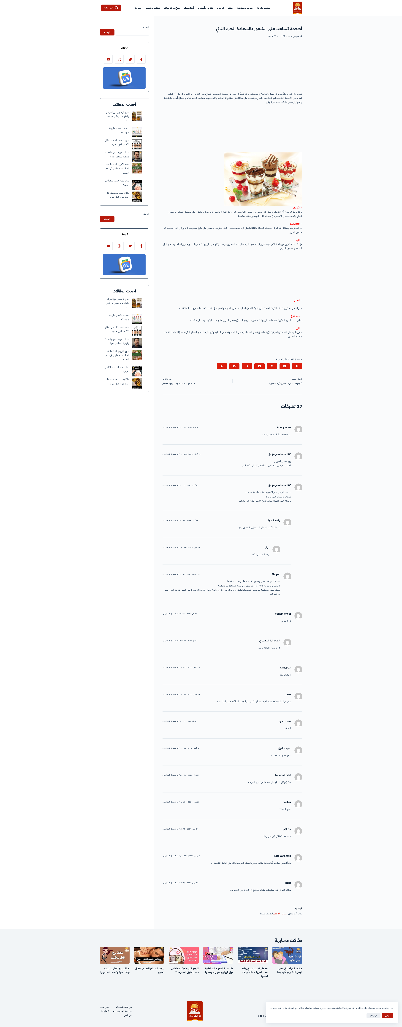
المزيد (138, 8)
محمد (288, 694)
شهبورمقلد (285, 668)
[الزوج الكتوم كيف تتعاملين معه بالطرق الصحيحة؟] (184, 955)
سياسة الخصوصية (122, 1011)
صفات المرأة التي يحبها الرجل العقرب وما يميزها (289, 970)
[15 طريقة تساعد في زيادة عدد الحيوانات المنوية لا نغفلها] (253, 955)
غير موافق (373, 1015)
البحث (146, 27)
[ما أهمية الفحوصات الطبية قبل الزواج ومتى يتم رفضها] (218, 955)
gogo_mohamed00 (279, 454)
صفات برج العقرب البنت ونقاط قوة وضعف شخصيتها (115, 970)
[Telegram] (247, 366)
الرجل (220, 8)
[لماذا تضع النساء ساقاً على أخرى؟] (137, 185)
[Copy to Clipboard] (222, 366)
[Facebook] (297, 366)
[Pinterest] (272, 366)
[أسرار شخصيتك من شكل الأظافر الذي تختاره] (137, 144)
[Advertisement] (232, 66)
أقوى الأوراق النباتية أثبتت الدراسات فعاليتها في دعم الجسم (117, 169)
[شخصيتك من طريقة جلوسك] (137, 132)
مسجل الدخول (280, 914)
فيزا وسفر (189, 8)
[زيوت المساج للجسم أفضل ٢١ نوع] (149, 955)
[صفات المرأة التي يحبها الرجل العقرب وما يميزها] (287, 955)
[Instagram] (119, 59)
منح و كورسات (172, 8)
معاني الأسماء (205, 8)
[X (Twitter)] (285, 366)
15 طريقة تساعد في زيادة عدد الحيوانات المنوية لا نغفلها (255, 972)
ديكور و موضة (245, 8)
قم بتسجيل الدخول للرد (170, 427)
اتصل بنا (105, 1011)
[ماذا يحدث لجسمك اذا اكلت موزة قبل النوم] (137, 197)
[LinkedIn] (259, 366)
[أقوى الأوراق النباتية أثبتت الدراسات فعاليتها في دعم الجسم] (137, 168)
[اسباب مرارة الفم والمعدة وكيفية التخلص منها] (137, 156)
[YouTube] (108, 59)
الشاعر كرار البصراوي (269, 641)
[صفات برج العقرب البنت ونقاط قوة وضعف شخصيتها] (115, 955)
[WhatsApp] (234, 366)
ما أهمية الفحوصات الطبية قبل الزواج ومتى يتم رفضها (219, 970)
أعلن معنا (109, 7)
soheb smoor (283, 614)
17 (280, 36)
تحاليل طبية (153, 8)
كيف (230, 8)
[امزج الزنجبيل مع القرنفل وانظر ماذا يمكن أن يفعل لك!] (137, 116)
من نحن (127, 1015)
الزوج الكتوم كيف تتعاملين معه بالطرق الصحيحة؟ (185, 970)
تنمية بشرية (263, 8)
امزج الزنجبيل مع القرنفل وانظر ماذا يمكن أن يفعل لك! (117, 116)
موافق (387, 1015)
